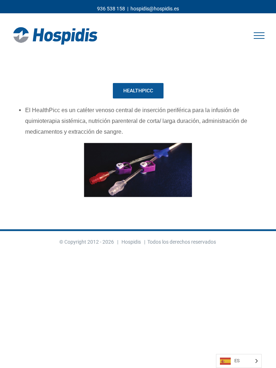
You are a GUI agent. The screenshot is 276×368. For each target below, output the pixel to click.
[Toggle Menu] (259, 35)
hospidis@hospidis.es (154, 9)
